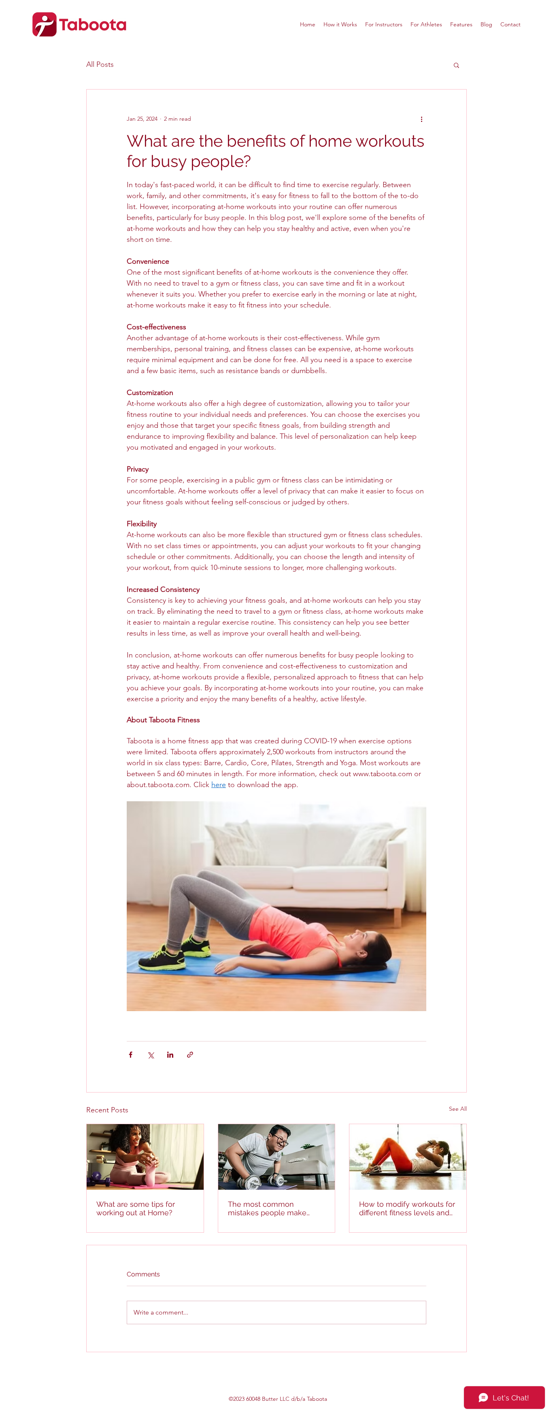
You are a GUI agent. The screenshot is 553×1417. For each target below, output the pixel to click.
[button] (456, 65)
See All (458, 1108)
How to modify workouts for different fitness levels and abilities (407, 1208)
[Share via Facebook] (130, 1054)
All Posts (100, 64)
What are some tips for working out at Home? (135, 1208)
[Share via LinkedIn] (170, 1054)
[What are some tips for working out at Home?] (145, 1157)
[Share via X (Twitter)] (150, 1054)
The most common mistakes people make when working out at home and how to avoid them (274, 1208)
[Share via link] (190, 1054)
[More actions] (421, 119)
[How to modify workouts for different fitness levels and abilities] (407, 1157)
